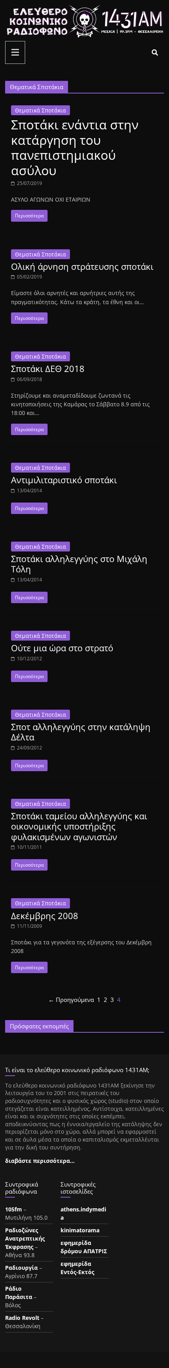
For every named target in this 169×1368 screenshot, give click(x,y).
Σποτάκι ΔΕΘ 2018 (47, 368)
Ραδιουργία (21, 1267)
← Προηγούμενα (71, 1000)
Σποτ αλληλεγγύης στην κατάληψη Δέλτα (81, 732)
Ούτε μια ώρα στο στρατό (62, 648)
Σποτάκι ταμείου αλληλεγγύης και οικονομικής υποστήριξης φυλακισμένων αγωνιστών (79, 826)
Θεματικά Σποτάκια (40, 110)
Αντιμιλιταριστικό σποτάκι (64, 480)
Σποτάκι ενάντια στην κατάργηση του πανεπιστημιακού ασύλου (74, 147)
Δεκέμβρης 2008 (44, 915)
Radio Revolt (22, 1317)
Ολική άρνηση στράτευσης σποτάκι (82, 266)
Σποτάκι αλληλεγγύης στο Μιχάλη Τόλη (79, 564)
